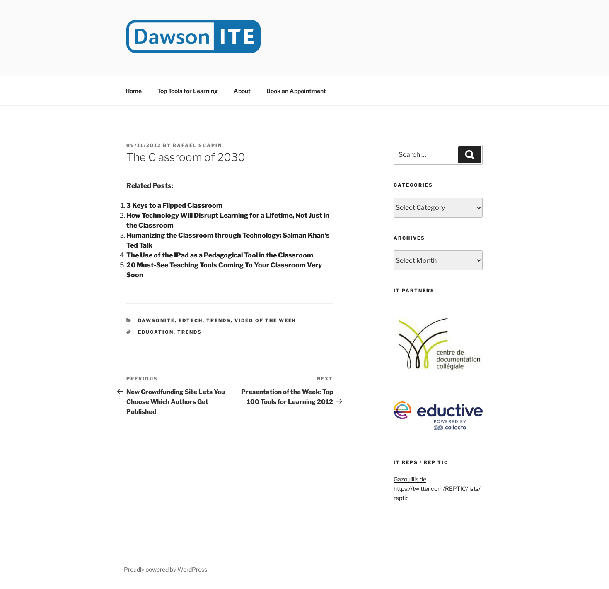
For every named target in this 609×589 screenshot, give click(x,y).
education (156, 332)
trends (189, 332)
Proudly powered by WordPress (165, 569)
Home (134, 90)
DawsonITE (156, 320)
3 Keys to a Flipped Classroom (174, 205)
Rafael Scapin (197, 145)
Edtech (191, 320)
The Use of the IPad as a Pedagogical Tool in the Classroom (219, 255)
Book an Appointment (296, 90)
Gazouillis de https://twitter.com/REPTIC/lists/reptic (437, 488)
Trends (218, 320)
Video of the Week (265, 320)
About (242, 90)
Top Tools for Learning (187, 90)
